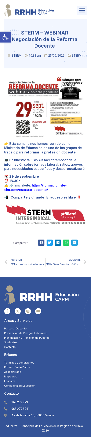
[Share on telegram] (74, 243)
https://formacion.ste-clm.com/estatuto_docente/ (35, 187)
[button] (5, 37)
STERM (76, 55)
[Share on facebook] (41, 243)
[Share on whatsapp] (66, 243)
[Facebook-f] (7, 311)
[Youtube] (38, 311)
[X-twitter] (18, 311)
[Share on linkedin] (58, 243)
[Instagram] (28, 311)
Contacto (11, 393)
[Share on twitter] (50, 243)
